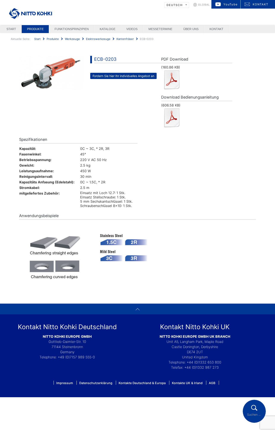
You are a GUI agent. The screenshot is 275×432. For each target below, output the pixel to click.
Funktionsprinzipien (72, 29)
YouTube (230, 4)
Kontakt (216, 29)
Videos (132, 29)
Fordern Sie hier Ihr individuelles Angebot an (123, 76)
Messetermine (160, 29)
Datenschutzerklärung (95, 383)
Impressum (64, 383)
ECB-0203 (105, 59)
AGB (212, 383)
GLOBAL (204, 4)
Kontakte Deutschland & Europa (142, 383)
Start (11, 29)
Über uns (191, 29)
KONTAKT (260, 4)
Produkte (35, 29)
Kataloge (107, 29)
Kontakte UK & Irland (187, 383)
